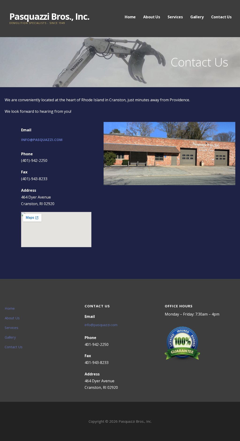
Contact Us (221, 17)
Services (175, 17)
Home (130, 17)
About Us (151, 17)
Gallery (197, 17)
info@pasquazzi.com (42, 139)
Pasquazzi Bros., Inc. (49, 16)
